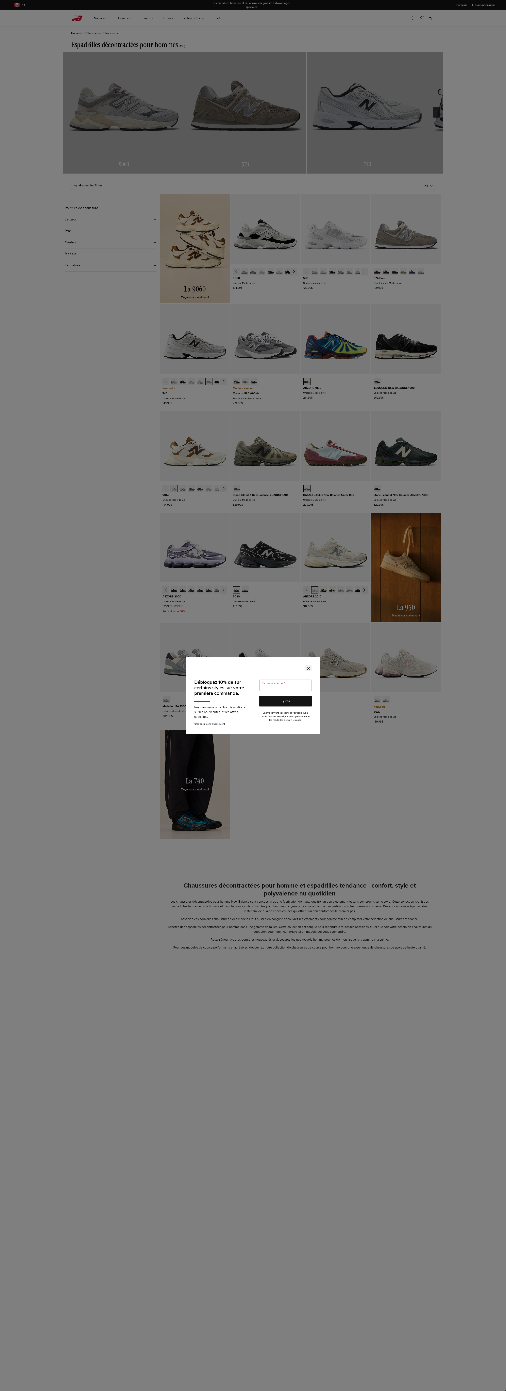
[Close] (308, 668)
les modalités (276, 720)
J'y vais (285, 701)
